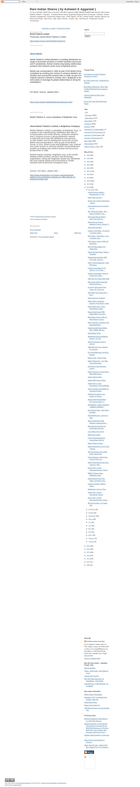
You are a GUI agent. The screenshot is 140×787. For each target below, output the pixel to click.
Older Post (77, 233)
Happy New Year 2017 (95, 197)
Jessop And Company (95, 227)
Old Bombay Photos (90, 702)
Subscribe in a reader (48, 28)
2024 (88, 162)
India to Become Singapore (96, 298)
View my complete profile (92, 658)
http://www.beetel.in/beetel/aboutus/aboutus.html (51, 102)
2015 (88, 546)
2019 (88, 178)
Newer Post (33, 233)
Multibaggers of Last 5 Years (97, 489)
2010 (88, 562)
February (91, 538)
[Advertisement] (55, 242)
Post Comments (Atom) (46, 237)
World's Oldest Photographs (93, 694)
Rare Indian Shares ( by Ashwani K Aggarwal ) (63, 9)
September (92, 516)
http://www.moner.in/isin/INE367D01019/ (47, 41)
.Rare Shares (88, 121)
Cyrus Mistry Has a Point (96, 432)
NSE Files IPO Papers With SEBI (98, 279)
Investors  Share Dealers (94, 129)
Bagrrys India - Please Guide (97, 358)
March (90, 535)
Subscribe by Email (63, 28)
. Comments (88, 115)
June (90, 526)
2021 (88, 171)
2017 (88, 184)
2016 (88, 187)
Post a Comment (35, 230)
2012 (88, 555)
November (91, 509)
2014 (88, 549)
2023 (88, 165)
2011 (88, 559)
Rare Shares (44, 219)
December (91, 190)
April (90, 532)
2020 (88, 174)
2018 (88, 181)
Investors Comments (93, 132)
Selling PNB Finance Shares (97, 380)
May (90, 529)
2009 (88, 565)
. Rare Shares (88, 118)
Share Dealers (88, 144)
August (90, 519)
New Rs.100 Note (89, 668)
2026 (88, 155)
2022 (88, 168)
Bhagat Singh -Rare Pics (92, 705)
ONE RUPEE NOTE (94, 333)
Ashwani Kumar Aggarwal (96, 641)
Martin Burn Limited (94, 435)
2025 (88, 158)
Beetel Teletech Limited (95, 443)
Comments (37, 219)
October (91, 513)
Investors (87, 127)
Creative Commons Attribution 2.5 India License (53, 783)
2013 (88, 552)
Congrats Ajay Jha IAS (91, 676)
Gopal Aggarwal (17, 785)
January (91, 542)
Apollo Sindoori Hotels (95, 377)
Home (56, 233)
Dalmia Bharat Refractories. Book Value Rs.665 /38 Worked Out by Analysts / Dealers (95, 89)
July (89, 522)
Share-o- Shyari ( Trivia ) (92, 146)
